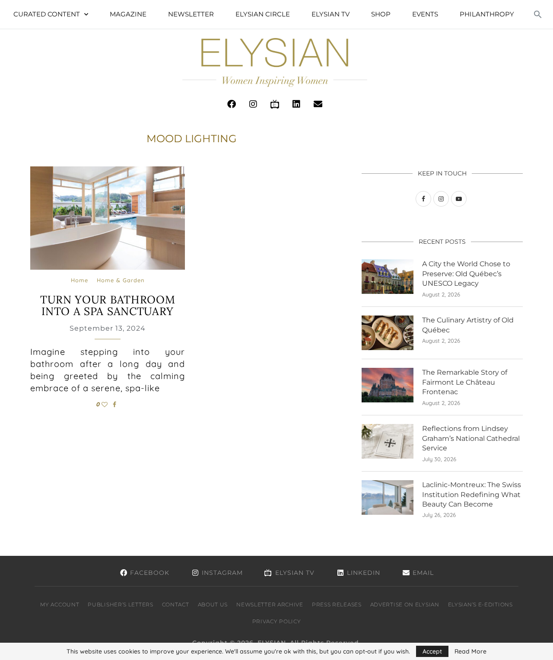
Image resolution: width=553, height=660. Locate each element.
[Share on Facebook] (114, 404)
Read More (470, 651)
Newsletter (191, 14)
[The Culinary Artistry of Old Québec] (387, 333)
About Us (213, 604)
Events (425, 14)
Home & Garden (120, 280)
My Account (59, 604)
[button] (538, 14)
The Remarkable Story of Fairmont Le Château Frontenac (464, 382)
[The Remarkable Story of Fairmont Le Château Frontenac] (387, 385)
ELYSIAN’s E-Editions (480, 604)
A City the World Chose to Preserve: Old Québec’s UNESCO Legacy (466, 273)
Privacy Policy (276, 621)
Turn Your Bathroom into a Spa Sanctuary (107, 306)
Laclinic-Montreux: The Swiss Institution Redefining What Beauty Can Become (471, 494)
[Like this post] (105, 404)
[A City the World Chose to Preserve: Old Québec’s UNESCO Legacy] (387, 276)
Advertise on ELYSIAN (404, 604)
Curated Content (46, 14)
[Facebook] (231, 104)
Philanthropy (487, 14)
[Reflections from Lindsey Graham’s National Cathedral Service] (387, 441)
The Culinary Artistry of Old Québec (468, 325)
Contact (175, 604)
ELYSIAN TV (330, 14)
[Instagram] (253, 104)
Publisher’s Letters (120, 604)
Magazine (128, 14)
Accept (432, 651)
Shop (381, 14)
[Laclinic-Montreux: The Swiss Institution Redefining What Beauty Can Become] (387, 497)
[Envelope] (318, 104)
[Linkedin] (296, 104)
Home (79, 280)
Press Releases (337, 604)
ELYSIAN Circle (262, 14)
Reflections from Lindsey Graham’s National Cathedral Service (471, 438)
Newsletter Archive (269, 604)
